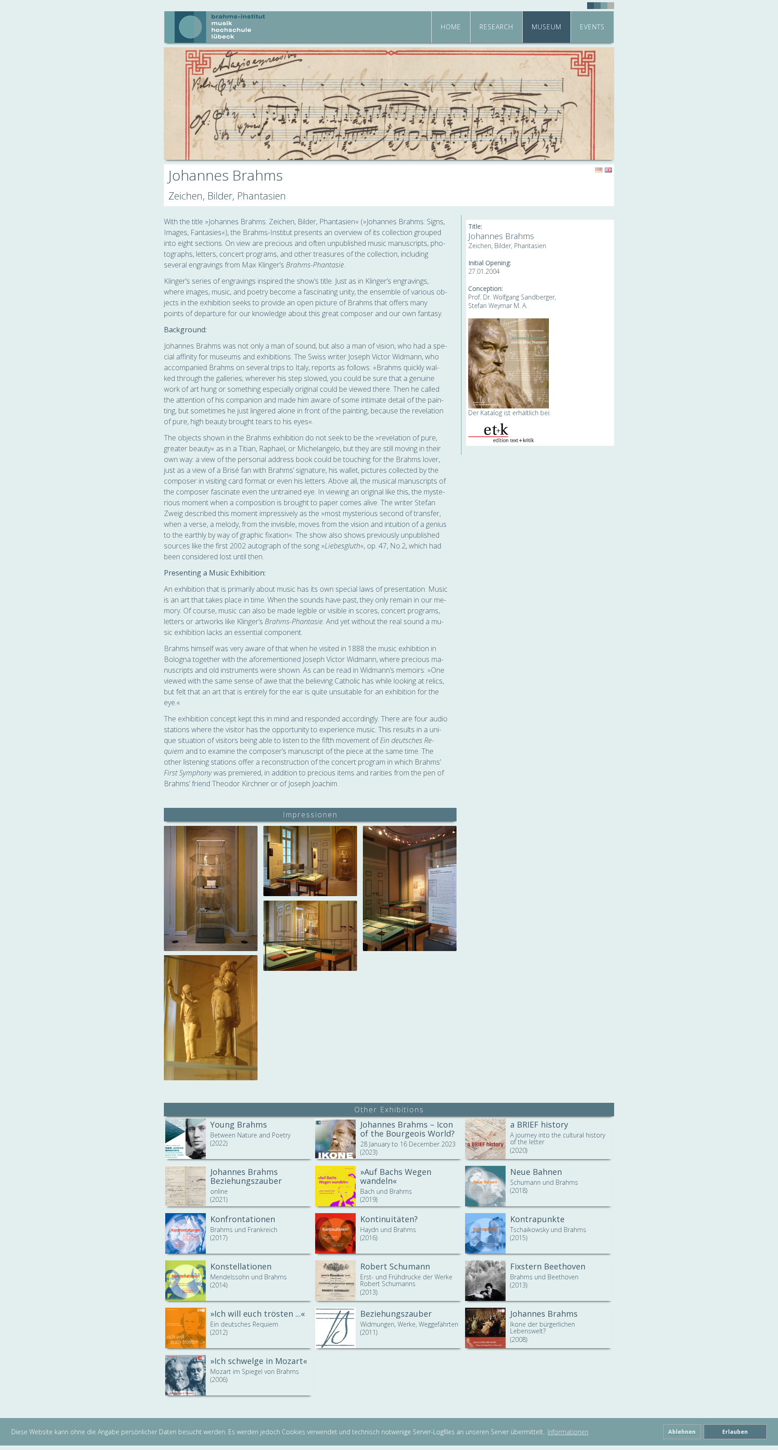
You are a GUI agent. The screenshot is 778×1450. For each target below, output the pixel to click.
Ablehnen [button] (682, 1432)
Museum (546, 27)
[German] (598, 170)
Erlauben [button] (735, 1432)
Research (496, 27)
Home (451, 27)
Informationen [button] (567, 1431)
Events (592, 27)
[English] (608, 170)
